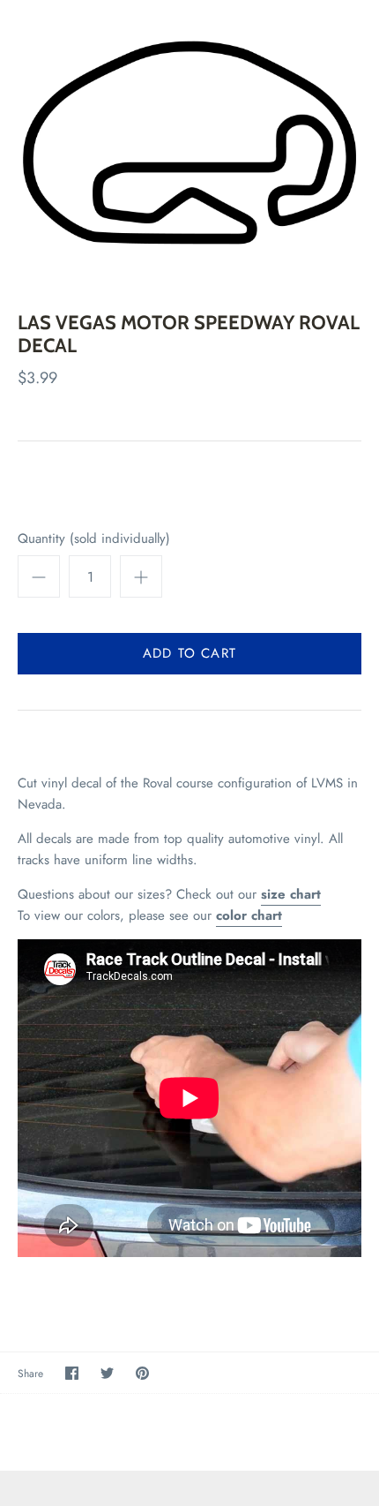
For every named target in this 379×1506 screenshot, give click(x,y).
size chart (291, 894)
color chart (249, 915)
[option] (189, 142)
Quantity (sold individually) (94, 539)
